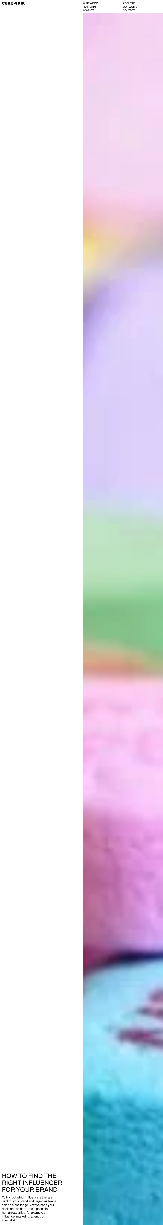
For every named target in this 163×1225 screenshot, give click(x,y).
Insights (88, 10)
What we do (90, 3)
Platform (89, 6)
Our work (130, 6)
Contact (129, 10)
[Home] (13, 3)
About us (129, 3)
